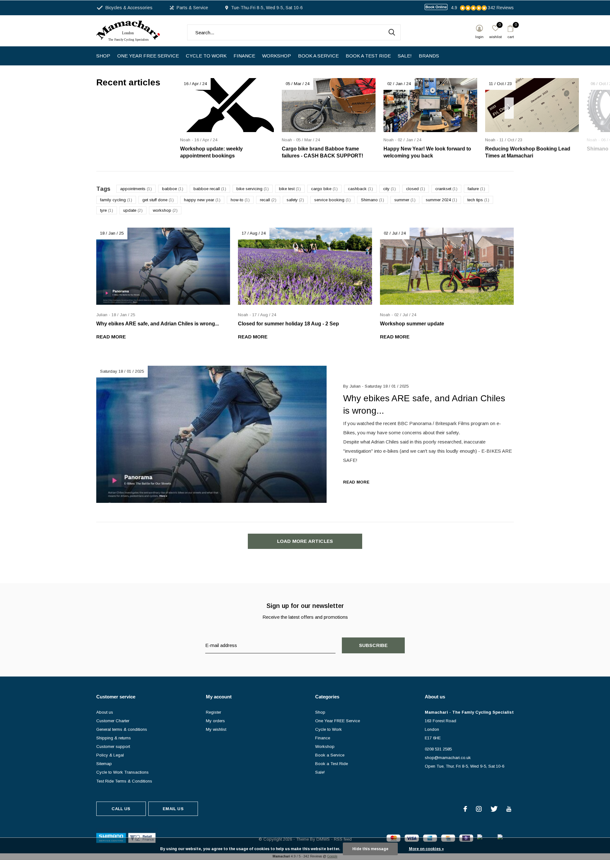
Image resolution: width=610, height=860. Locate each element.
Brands (429, 55)
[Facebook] (465, 809)
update (133, 210)
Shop (103, 55)
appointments (136, 188)
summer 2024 (441, 199)
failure (476, 188)
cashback (360, 188)
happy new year (202, 199)
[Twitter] (494, 809)
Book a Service (318, 55)
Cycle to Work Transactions (122, 772)
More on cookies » (426, 849)
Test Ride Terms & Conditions (124, 781)
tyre (106, 210)
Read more (111, 336)
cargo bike (324, 188)
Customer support (113, 746)
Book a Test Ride (368, 55)
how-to (240, 199)
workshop (165, 210)
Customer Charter (112, 720)
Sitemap (104, 763)
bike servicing (252, 188)
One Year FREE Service (148, 55)
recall (268, 199)
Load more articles (305, 541)
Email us (173, 808)
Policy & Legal (110, 755)
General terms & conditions (121, 729)
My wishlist (216, 729)
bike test (290, 188)
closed (415, 188)
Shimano (372, 199)
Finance (244, 55)
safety (295, 199)
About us (104, 712)
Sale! (405, 55)
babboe (172, 188)
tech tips (478, 199)
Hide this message (370, 849)
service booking (332, 199)
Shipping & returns (113, 738)
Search (392, 32)
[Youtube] (508, 809)
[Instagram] (479, 809)
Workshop (276, 55)
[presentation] (509, 108)
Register (213, 712)
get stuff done (158, 199)
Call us (121, 808)
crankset (446, 188)
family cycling (116, 199)
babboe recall (209, 188)
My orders (215, 720)
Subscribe (373, 645)
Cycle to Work (206, 55)
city (389, 188)
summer (405, 199)
